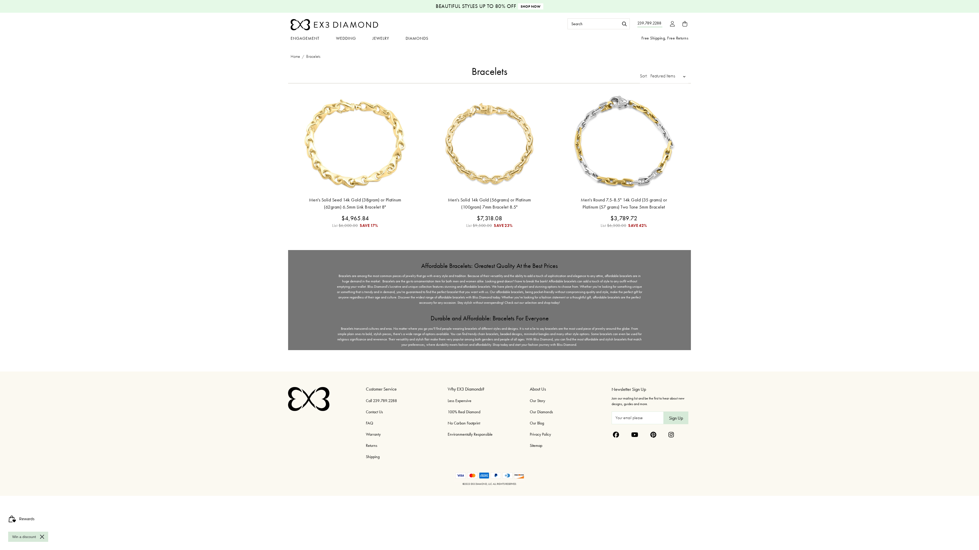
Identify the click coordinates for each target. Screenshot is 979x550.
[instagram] (671, 434)
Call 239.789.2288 (381, 400)
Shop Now (530, 6)
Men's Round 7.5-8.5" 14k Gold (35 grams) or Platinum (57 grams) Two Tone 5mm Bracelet (624, 203)
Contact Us (374, 412)
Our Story (537, 400)
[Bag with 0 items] (685, 23)
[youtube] (634, 434)
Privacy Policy (540, 434)
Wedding (346, 38)
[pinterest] (653, 434)
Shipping (373, 456)
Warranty (373, 434)
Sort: (644, 76)
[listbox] (669, 76)
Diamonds (417, 38)
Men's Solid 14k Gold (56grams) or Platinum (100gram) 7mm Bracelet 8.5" (489, 203)
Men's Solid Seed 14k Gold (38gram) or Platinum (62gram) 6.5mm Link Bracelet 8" (355, 203)
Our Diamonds (541, 412)
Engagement (305, 38)
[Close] (42, 537)
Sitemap (536, 445)
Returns (371, 445)
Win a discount (24, 537)
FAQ (369, 423)
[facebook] (616, 434)
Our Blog (537, 423)
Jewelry (380, 38)
